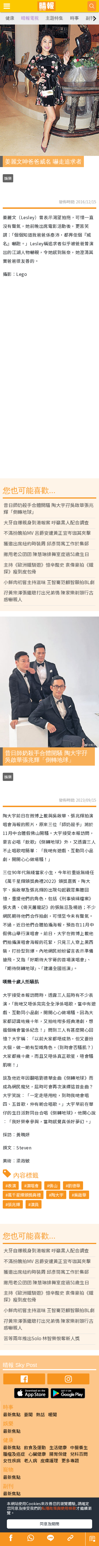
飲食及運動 (35, 1447)
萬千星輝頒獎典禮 (24, 1195)
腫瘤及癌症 (14, 1454)
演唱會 (32, 1185)
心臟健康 (37, 1454)
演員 (35, 1204)
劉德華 (74, 1185)
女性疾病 (12, 1460)
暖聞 (52, 1414)
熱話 (40, 1414)
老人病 (30, 1460)
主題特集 (54, 18)
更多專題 (70, 1460)
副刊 (90, 18)
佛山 (53, 1185)
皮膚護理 (49, 1460)
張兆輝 (14, 1204)
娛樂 (8, 178)
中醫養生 (79, 1447)
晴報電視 (30, 18)
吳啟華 (80, 1195)
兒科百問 (79, 1454)
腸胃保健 (58, 1454)
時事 (74, 18)
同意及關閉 (49, 1523)
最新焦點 (12, 1414)
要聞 (28, 1414)
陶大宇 (57, 1195)
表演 (12, 1185)
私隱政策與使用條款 (59, 1508)
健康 (10, 18)
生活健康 (58, 1447)
